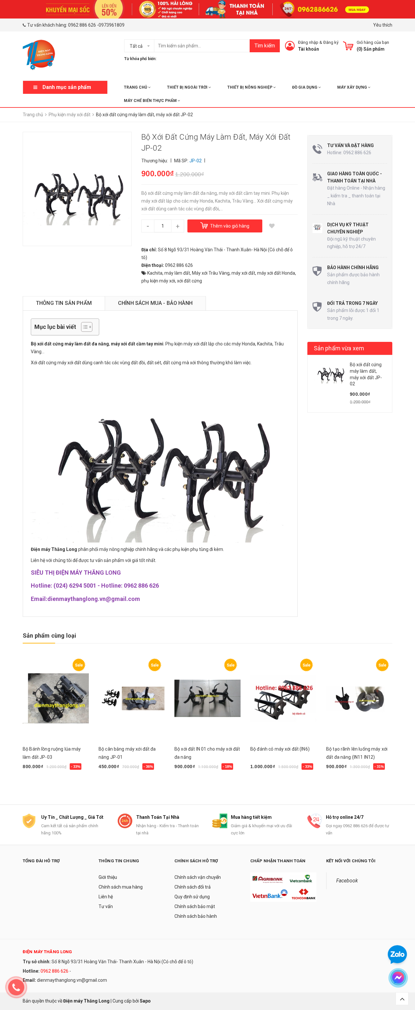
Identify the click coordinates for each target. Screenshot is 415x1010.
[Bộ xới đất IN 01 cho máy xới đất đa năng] (207, 698)
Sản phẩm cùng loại (49, 635)
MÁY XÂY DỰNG (352, 87)
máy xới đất (243, 273)
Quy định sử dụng (192, 896)
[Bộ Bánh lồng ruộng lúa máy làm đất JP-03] (56, 698)
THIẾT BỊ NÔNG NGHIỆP (250, 87)
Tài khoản (308, 49)
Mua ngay (36, 783)
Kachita (154, 273)
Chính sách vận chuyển (197, 877)
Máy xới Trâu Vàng (211, 273)
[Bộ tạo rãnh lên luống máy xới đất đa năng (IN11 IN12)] (359, 698)
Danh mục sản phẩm (66, 87)
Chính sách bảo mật (194, 906)
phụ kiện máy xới (158, 280)
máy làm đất (177, 273)
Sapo (145, 1001)
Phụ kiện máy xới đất (186, 343)
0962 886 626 (82, 25)
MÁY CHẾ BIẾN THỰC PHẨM (151, 100)
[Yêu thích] (272, 225)
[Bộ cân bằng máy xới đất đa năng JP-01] (132, 698)
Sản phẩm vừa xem (339, 348)
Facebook (347, 881)
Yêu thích (382, 25)
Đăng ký (330, 42)
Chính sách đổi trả (192, 887)
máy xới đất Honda (276, 273)
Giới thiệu (108, 877)
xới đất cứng (189, 280)
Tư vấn (106, 906)
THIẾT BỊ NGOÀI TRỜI (187, 87)
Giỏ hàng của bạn (373, 42)
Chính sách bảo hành (195, 916)
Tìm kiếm (265, 46)
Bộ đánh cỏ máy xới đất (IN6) (280, 749)
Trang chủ (136, 87)
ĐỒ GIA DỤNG (305, 87)
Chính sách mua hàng (121, 887)
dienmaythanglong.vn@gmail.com (72, 980)
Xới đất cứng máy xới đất (56, 362)
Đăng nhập (308, 42)
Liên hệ (106, 896)
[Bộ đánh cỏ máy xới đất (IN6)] (283, 698)
